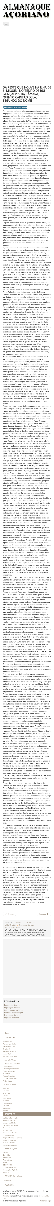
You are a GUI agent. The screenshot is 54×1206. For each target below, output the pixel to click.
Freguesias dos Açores (11, 1125)
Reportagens (7, 1157)
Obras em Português (10, 1133)
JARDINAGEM (10, 1059)
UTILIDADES (9, 1114)
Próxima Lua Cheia (9, 1044)
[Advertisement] (27, 57)
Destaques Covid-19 (12, 1015)
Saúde (5, 1162)
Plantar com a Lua (9, 1071)
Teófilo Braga (7, 1081)
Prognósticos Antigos (10, 1056)
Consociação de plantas (11, 1068)
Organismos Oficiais (10, 1167)
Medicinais (6, 1093)
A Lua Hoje (6, 1073)
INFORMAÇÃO (10, 1148)
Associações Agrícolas (10, 1170)
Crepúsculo (7, 1049)
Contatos (8, 1180)
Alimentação (7, 1108)
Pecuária (6, 1100)
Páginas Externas (9, 1143)
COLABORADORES (10, 1078)
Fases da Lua (7, 1041)
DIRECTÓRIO (7, 1165)
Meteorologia (7, 1054)
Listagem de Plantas (9, 1123)
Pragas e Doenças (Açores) (12, 1138)
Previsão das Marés (9, 1051)
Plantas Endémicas (9, 1120)
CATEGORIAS (10, 1084)
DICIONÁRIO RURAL (13, 1175)
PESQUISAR (9, 1185)
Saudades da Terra (9, 1140)
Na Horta (6, 1091)
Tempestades (7, 1160)
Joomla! (6, 1195)
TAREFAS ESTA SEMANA (11, 1063)
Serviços (6, 1172)
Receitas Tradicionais (10, 1145)
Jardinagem (7, 1098)
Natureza (6, 1105)
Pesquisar (6, 1128)
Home (6, 1033)
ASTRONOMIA (10, 1037)
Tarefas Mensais (8, 1066)
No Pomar (6, 1088)
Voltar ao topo (45, 1200)
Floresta (5, 1096)
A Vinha (5, 1110)
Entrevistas (6, 1155)
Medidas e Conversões (10, 1118)
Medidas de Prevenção (13, 1012)
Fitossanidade (7, 1103)
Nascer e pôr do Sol (9, 1046)
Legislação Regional (12, 1005)
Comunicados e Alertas (13, 1010)
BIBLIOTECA (7, 1130)
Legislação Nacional (12, 1007)
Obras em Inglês (8, 1135)
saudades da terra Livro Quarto (15, 107)
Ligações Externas (11, 1017)
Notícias (5, 1152)
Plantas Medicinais (9, 1076)
